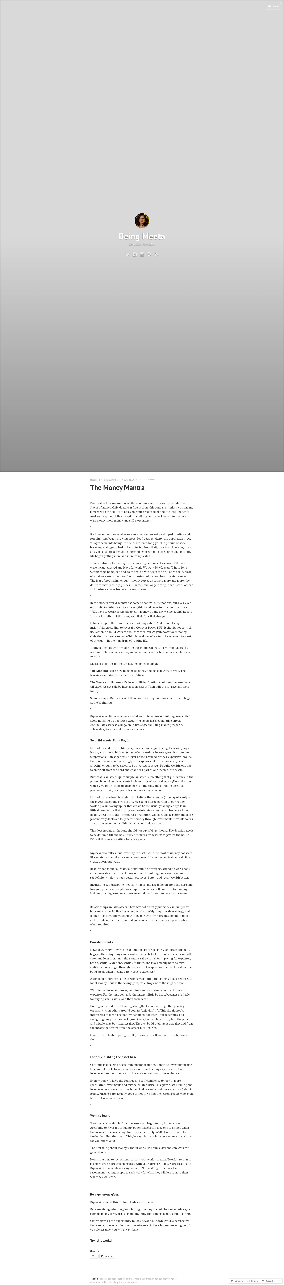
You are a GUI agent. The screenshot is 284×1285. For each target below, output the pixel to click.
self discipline (115, 1282)
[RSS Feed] (156, 254)
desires (121, 1278)
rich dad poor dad (98, 1282)
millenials (157, 1278)
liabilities (146, 1278)
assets (103, 1278)
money (166, 1278)
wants (134, 1282)
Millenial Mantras (111, 480)
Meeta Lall (95, 480)
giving (129, 1278)
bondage (112, 1278)
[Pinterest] (149, 254)
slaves (127, 1282)
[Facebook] (134, 254)
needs (174, 1278)
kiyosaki (137, 1278)
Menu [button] (275, 6)
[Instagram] (142, 254)
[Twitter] (127, 254)
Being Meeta (142, 236)
